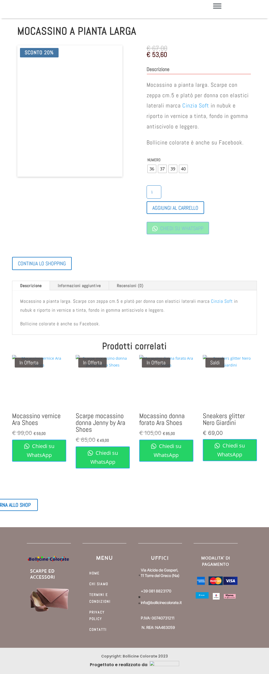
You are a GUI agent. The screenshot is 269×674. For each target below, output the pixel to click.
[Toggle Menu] (217, 5)
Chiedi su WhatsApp (181, 228)
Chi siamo (98, 583)
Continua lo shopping (42, 263)
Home (94, 573)
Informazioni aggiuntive (79, 285)
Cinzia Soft (195, 105)
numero (154, 159)
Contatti (98, 629)
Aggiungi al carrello (175, 207)
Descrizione (31, 285)
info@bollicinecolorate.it (161, 602)
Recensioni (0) (130, 285)
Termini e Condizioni (100, 597)
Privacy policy (97, 615)
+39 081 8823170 (156, 591)
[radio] (152, 169)
